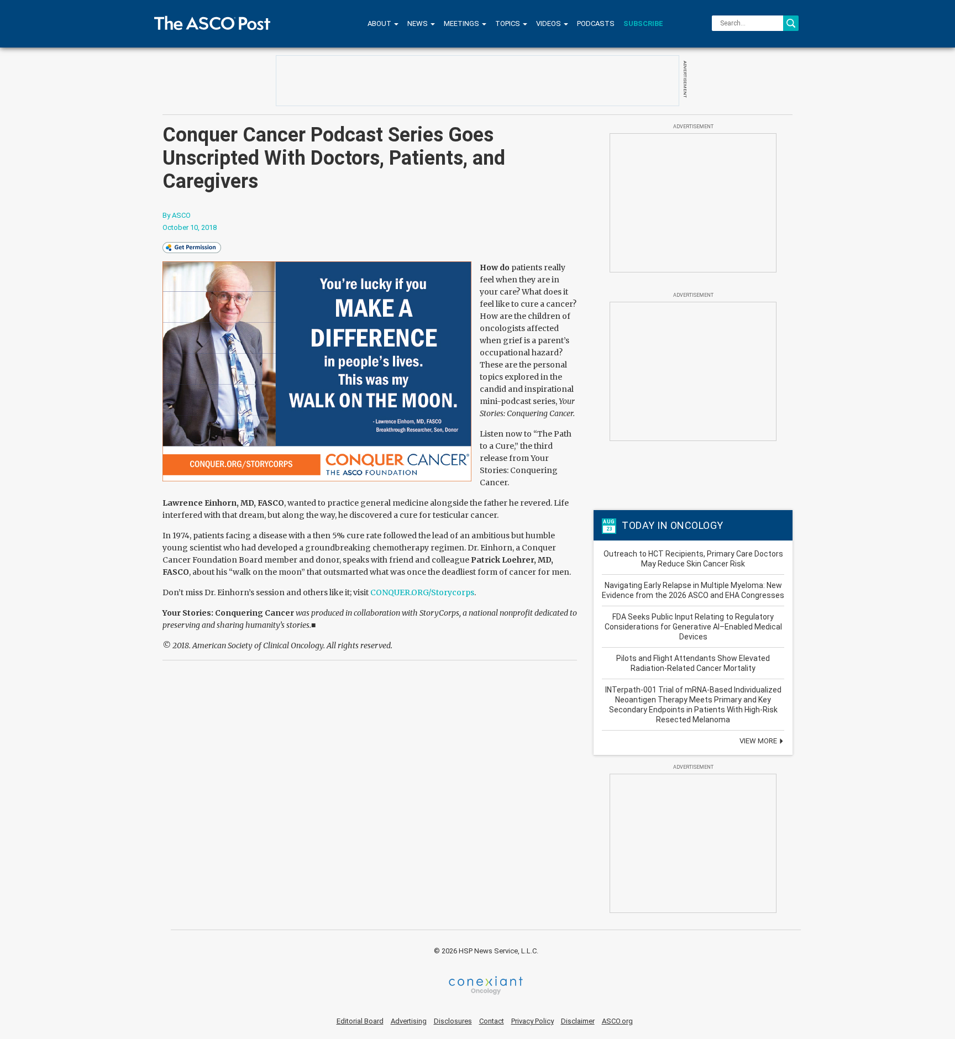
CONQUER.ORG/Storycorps (422, 592)
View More (759, 741)
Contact (491, 1021)
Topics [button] (508, 23)
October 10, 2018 (189, 227)
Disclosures (453, 1021)
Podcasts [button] (596, 23)
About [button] (380, 23)
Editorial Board (360, 1021)
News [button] (418, 23)
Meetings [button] (462, 23)
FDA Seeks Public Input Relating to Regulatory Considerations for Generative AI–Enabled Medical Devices (693, 626)
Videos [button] (549, 23)
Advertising (409, 1021)
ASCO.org (617, 1021)
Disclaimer (578, 1021)
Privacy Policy (532, 1021)
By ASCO (176, 215)
